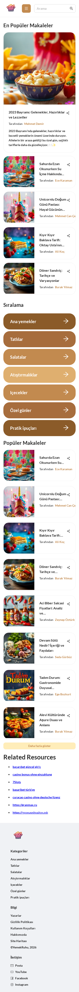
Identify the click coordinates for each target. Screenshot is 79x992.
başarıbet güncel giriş (27, 767)
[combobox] (53, 8)
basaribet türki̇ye (24, 789)
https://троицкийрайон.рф (30, 812)
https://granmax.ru (25, 805)
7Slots (17, 782)
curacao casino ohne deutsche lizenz (36, 797)
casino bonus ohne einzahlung (32, 774)
